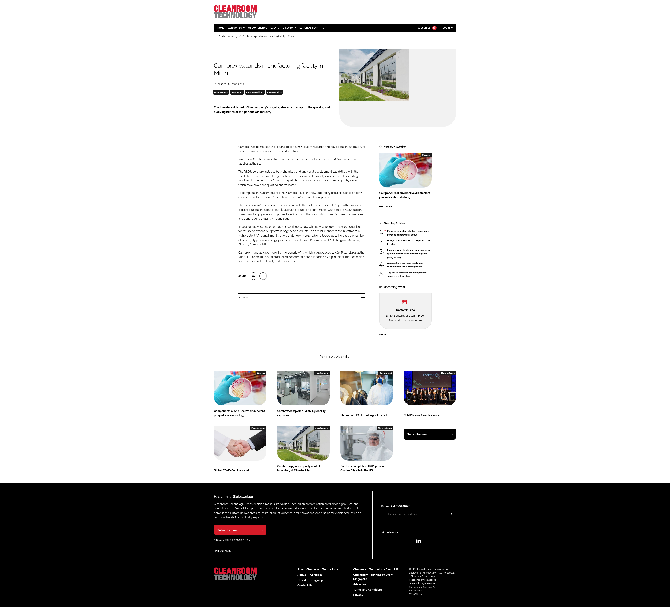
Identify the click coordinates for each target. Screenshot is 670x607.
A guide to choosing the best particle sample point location (409, 274)
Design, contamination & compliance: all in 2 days (409, 242)
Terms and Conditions (367, 589)
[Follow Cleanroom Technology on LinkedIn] (418, 542)
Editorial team (308, 28)
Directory (289, 28)
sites (302, 193)
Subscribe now (417, 434)
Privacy (358, 595)
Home (220, 28)
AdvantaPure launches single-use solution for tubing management (409, 265)
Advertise (359, 584)
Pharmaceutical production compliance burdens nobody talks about (409, 233)
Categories (235, 28)
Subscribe (424, 28)
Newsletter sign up (310, 580)
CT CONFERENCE (257, 28)
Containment (385, 373)
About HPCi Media (309, 574)
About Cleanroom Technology (317, 569)
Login (446, 28)
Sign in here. (243, 539)
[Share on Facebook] (263, 276)
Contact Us (304, 585)
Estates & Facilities (254, 92)
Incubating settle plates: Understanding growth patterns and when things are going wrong (409, 253)
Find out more (222, 551)
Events (274, 28)
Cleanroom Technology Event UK (375, 569)
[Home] (215, 36)
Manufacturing (221, 92)
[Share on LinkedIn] (253, 276)
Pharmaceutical (274, 92)
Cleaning (426, 155)
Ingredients (237, 92)
